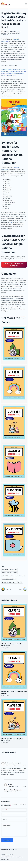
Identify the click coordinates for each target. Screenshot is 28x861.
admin (10, 784)
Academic (4, 33)
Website (5, 820)
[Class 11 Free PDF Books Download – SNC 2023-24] (14, 670)
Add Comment (7, 825)
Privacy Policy (5, 859)
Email (4, 815)
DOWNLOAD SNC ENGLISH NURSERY (14, 264)
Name (5, 810)
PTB (10, 222)
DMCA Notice (19, 857)
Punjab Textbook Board (13, 73)
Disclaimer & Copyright (7, 857)
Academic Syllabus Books (9, 69)
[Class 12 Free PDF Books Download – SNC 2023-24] (14, 622)
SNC (14, 75)
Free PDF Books (11, 33)
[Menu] (26, 4)
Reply (24, 764)
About (3, 854)
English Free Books (14, 71)
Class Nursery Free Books (9, 572)
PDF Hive (14, 849)
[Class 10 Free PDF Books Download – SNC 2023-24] (14, 717)
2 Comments (4, 34)
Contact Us (10, 854)
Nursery (17, 33)
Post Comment (7, 840)
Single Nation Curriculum (9, 582)
